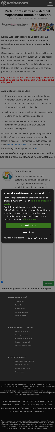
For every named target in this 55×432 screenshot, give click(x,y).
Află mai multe (29, 219)
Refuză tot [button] (28, 232)
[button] (37, 238)
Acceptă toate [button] (28, 225)
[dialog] (27, 216)
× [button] (49, 192)
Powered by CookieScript (14, 238)
